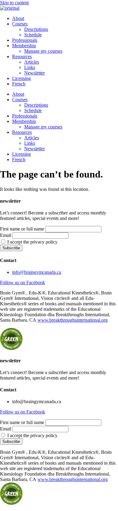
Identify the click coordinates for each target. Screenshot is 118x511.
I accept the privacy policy (31, 241)
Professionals (24, 40)
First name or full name (22, 228)
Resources (22, 56)
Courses (20, 23)
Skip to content (14, 2)
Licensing (21, 78)
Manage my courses (43, 51)
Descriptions (36, 29)
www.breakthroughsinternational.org (73, 320)
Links (29, 67)
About (18, 18)
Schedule (33, 34)
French (18, 83)
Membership (24, 45)
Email (5, 235)
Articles (31, 62)
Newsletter (34, 72)
